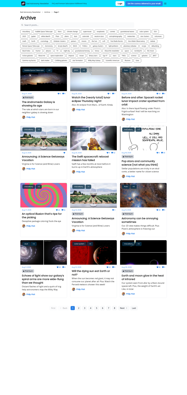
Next (122, 308)
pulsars (73, 41)
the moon (150, 51)
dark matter (45, 60)
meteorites (131, 36)
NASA (75, 46)
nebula (152, 41)
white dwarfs (45, 36)
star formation (78, 60)
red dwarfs (138, 51)
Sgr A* (105, 56)
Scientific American (112, 60)
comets (112, 31)
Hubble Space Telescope (44, 31)
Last (134, 308)
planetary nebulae (130, 46)
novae (81, 56)
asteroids (85, 36)
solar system (144, 31)
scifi (103, 41)
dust (75, 36)
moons (84, 41)
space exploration (57, 56)
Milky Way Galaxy (94, 60)
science (133, 56)
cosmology (44, 41)
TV (57, 51)
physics (48, 51)
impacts (71, 56)
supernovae (87, 31)
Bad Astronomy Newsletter (30, 12)
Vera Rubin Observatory (136, 41)
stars (114, 56)
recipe (144, 46)
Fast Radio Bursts (117, 41)
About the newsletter (112, 51)
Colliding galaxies (61, 60)
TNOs (124, 56)
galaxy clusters (98, 46)
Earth (33, 41)
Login (120, 3)
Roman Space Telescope (31, 46)
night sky (67, 51)
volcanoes (158, 36)
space (127, 51)
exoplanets (101, 31)
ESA (155, 31)
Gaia (137, 60)
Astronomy (49, 46)
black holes (26, 51)
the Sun (94, 41)
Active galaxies (27, 56)
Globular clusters (60, 41)
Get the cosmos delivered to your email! (144, 3)
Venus (97, 51)
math (24, 41)
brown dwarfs (63, 46)
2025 (24, 36)
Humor (38, 51)
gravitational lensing (82, 51)
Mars (60, 31)
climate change (72, 31)
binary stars (93, 56)
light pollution (113, 46)
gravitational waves (127, 31)
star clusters (144, 36)
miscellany (26, 31)
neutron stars (99, 36)
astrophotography (115, 36)
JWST (154, 56)
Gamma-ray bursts (29, 60)
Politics (84, 46)
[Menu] (165, 3)
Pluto (57, 36)
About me (41, 56)
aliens (66, 36)
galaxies (145, 56)
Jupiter (33, 36)
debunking (155, 46)
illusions (127, 60)
